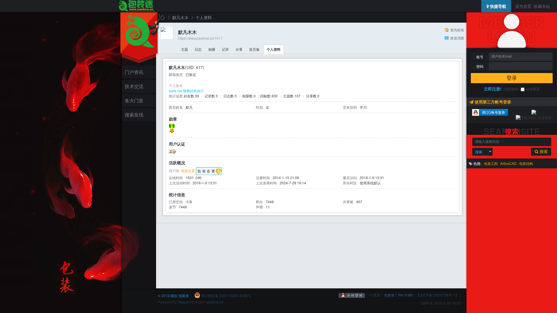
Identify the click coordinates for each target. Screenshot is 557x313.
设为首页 (523, 6)
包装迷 (162, 17)
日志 (198, 49)
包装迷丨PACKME (398, 295)
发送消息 (457, 37)
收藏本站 (542, 6)
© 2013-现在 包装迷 (173, 295)
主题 (184, 49)
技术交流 (134, 86)
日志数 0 (230, 95)
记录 (225, 49)
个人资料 (274, 49)
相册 (211, 49)
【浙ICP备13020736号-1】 (437, 294)
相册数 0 (249, 95)
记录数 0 (211, 95)
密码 (479, 66)
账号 (479, 56)
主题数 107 (292, 95)
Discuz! (183, 301)
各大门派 (134, 100)
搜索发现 (134, 114)
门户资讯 (134, 72)
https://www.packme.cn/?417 (200, 38)
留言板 (254, 49)
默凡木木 (180, 17)
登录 (512, 78)
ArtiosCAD (508, 163)
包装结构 (526, 163)
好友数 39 (191, 95)
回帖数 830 (269, 95)
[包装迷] (136, 6)
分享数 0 (312, 95)
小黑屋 (375, 294)
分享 (239, 49)
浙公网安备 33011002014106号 (225, 295)
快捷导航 (497, 6)
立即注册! (493, 89)
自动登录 (533, 89)
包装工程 (491, 163)
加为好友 (457, 29)
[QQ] (352, 294)
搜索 (478, 151)
